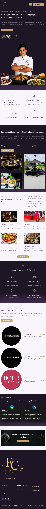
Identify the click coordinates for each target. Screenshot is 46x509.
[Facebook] (5, 499)
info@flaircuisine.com (35, 490)
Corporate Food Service (7, 224)
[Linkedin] (8, 499)
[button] (30, 4)
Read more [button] (4, 419)
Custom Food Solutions (30, 246)
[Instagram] (2, 499)
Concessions (27, 224)
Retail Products (5, 246)
